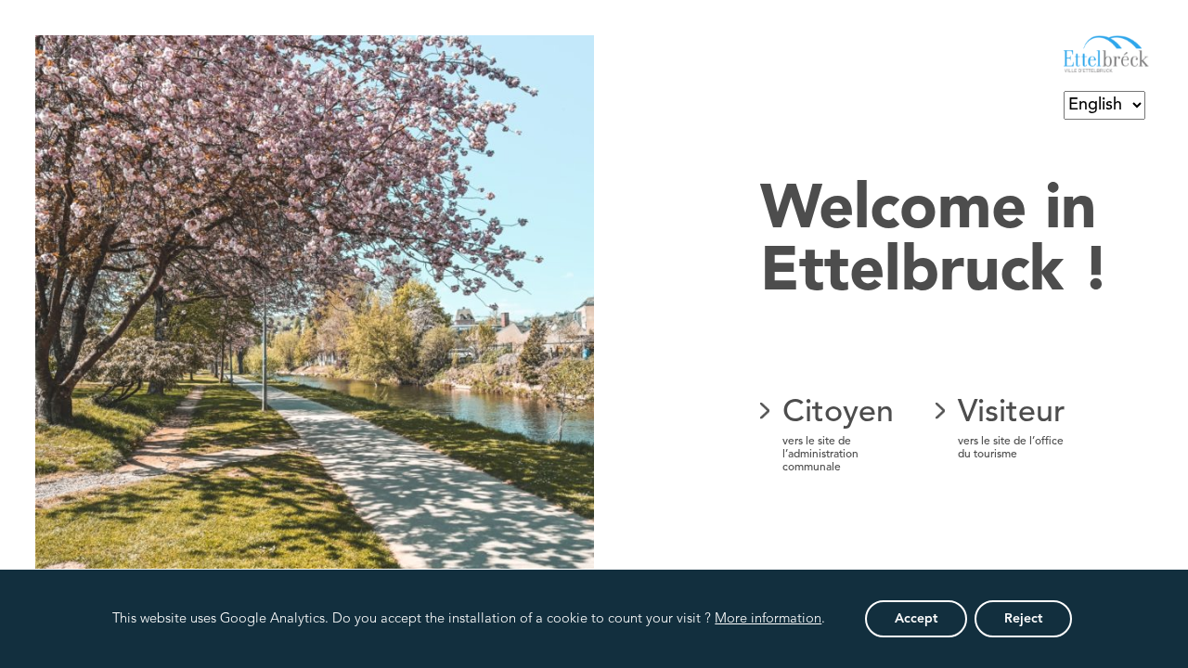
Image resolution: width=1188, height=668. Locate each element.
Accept (916, 618)
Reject (1023, 618)
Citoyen (838, 435)
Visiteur (1011, 428)
